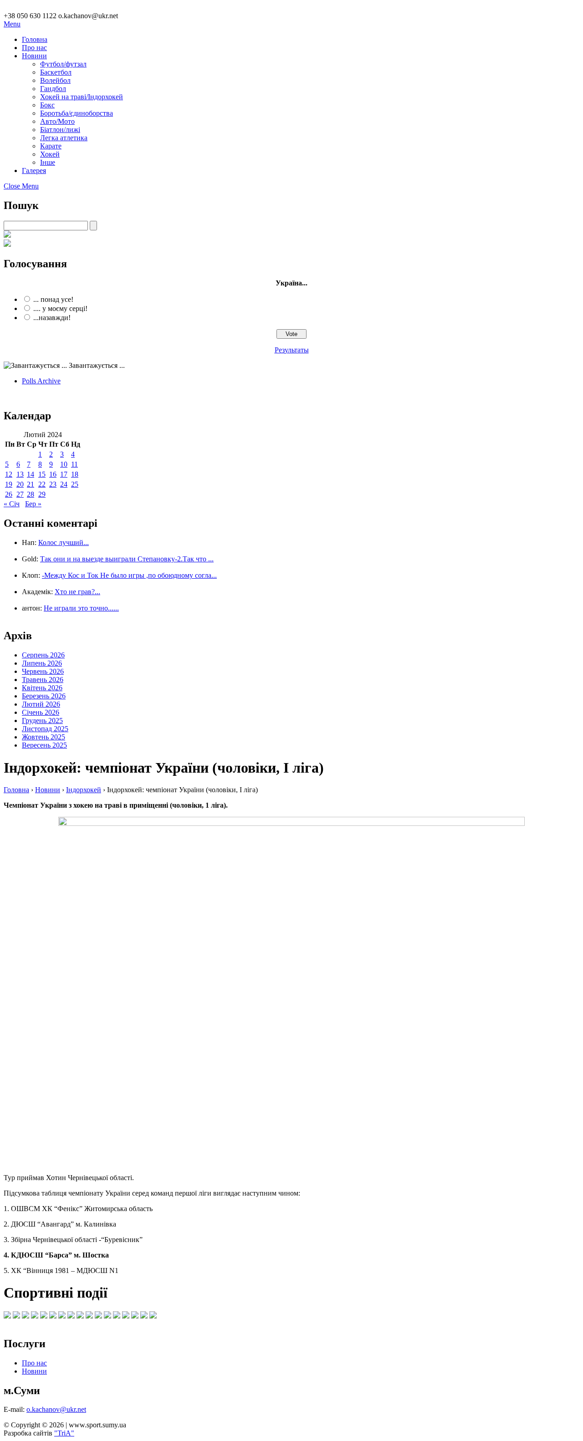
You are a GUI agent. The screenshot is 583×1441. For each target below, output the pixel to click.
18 (74, 474)
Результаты (292, 350)
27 (20, 494)
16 (52, 474)
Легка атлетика (63, 138)
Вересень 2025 (44, 745)
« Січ (12, 504)
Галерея (34, 170)
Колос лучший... (63, 542)
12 (8, 474)
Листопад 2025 (45, 729)
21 (30, 484)
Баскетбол (56, 72)
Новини (34, 56)
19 (8, 484)
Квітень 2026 (42, 688)
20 (20, 484)
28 (30, 494)
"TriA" (64, 1433)
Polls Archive (41, 381)
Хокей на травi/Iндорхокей (81, 97)
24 (63, 484)
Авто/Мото (57, 121)
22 (42, 484)
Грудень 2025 (42, 720)
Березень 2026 (44, 696)
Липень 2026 (42, 663)
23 (52, 484)
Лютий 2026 (41, 704)
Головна (34, 39)
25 (74, 484)
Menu (12, 24)
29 (42, 494)
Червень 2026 (43, 671)
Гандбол (53, 88)
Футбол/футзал (63, 64)
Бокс (47, 105)
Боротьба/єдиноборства (76, 113)
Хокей (50, 154)
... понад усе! (53, 299)
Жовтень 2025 (43, 737)
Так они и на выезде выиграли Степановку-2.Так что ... (127, 559)
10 (63, 464)
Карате (50, 146)
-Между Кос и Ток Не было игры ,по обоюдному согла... (129, 575)
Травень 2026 (42, 679)
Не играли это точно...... (81, 608)
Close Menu (21, 186)
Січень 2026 (40, 712)
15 (42, 474)
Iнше (47, 162)
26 (8, 494)
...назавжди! (52, 317)
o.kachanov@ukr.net (56, 1409)
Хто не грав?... (77, 592)
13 (20, 474)
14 (30, 474)
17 (63, 474)
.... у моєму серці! (60, 308)
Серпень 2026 (43, 655)
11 (74, 464)
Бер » (33, 504)
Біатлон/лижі (60, 129)
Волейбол (55, 80)
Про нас (34, 47)
